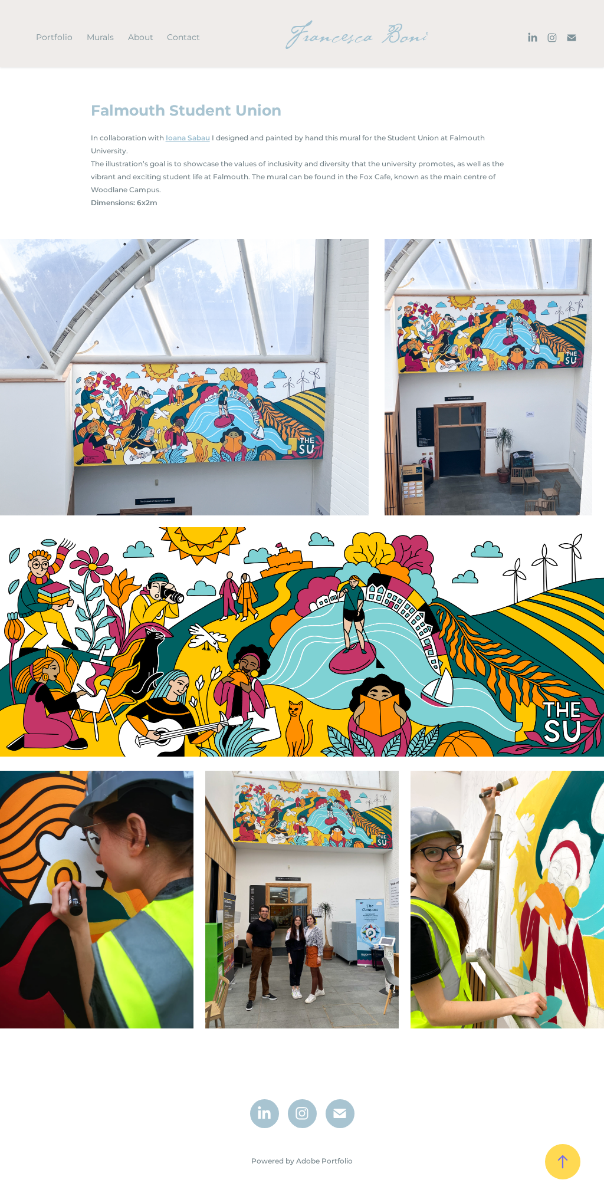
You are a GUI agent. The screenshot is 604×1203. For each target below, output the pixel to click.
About (140, 37)
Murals (100, 37)
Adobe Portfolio (324, 1161)
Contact (183, 37)
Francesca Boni (355, 37)
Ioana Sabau (188, 138)
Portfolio (54, 37)
